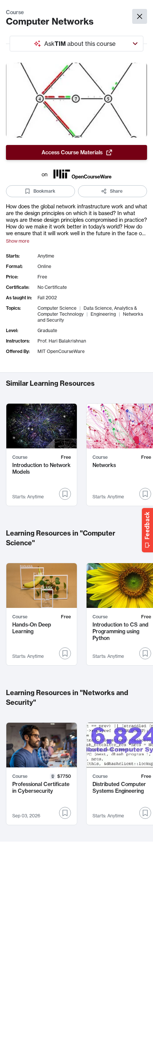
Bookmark (44, 191)
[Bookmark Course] (65, 494)
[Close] (139, 16)
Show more (17, 241)
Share (116, 191)
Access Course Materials (72, 152)
